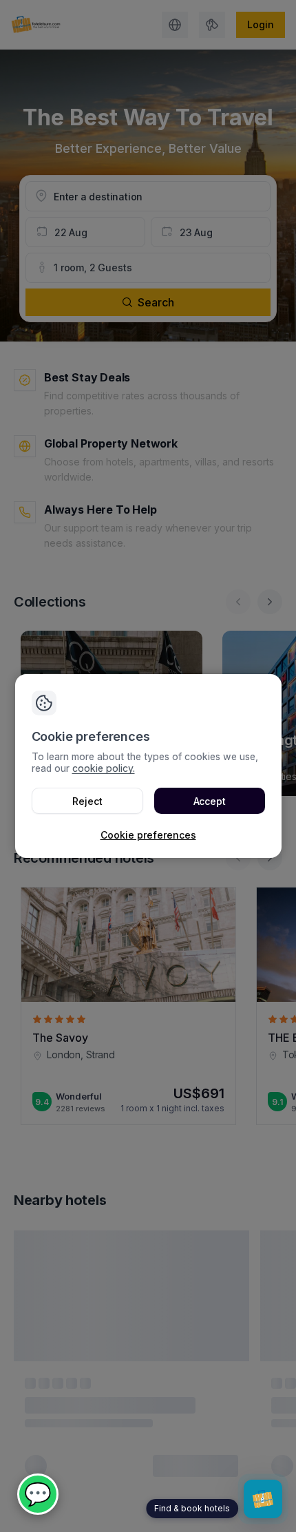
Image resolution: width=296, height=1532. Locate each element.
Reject (87, 801)
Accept (209, 801)
